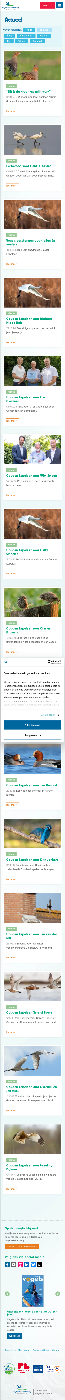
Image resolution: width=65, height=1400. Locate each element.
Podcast (37, 41)
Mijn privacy (24, 1350)
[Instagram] (20, 1264)
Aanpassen (31, 735)
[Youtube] (13, 1264)
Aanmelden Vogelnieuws (22, 1246)
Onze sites (10, 1350)
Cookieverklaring (41, 1350)
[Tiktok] (39, 1264)
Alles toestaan (32, 724)
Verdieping (26, 35)
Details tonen (48, 714)
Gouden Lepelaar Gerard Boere (29, 1012)
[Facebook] (7, 1264)
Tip (8, 41)
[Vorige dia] (7, 1317)
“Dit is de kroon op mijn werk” (28, 91)
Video (21, 41)
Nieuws (44, 29)
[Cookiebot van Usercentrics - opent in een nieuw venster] (47, 662)
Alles (29, 29)
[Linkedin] (26, 1264)
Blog (9, 35)
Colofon (56, 1350)
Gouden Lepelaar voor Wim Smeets (31, 476)
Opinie (43, 35)
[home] (16, 6)
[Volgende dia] (57, 1317)
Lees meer (11, 111)
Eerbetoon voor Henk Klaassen (29, 166)
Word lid (14, 1336)
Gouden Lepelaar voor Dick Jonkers (32, 860)
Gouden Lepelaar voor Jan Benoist (31, 785)
